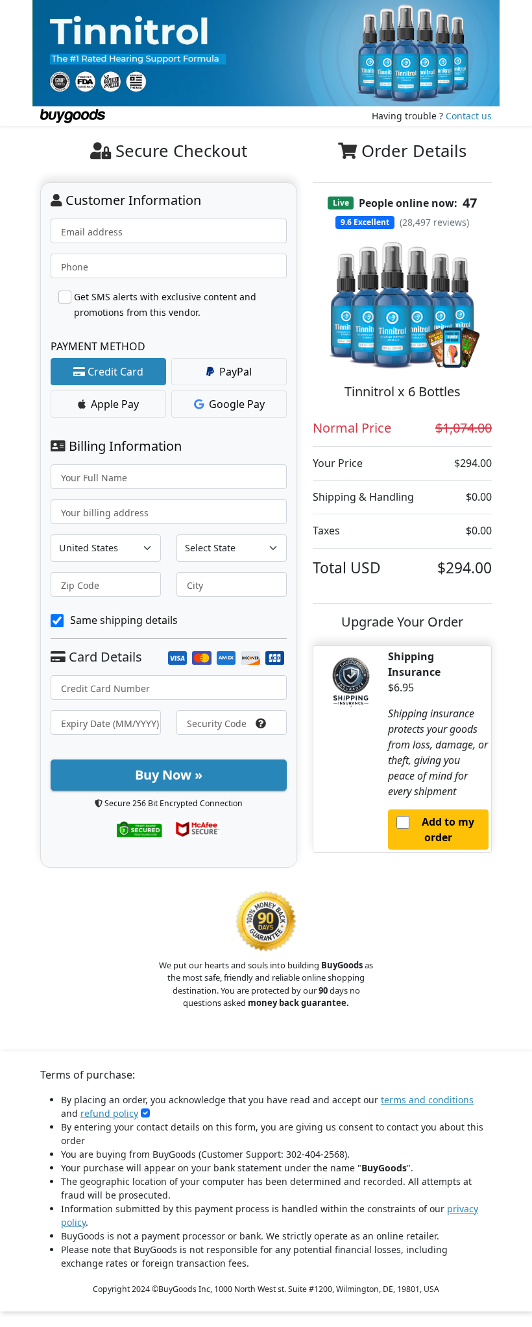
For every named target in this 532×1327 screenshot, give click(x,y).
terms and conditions (427, 1100)
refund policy (109, 1113)
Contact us (469, 116)
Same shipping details (124, 620)
